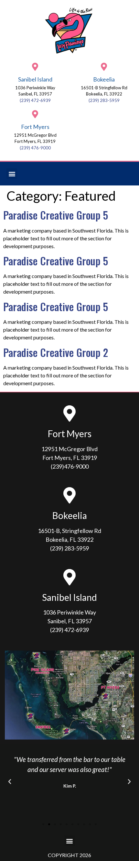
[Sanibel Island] (35, 67)
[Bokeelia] (104, 67)
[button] (11, 173)
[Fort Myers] (35, 114)
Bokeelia (104, 79)
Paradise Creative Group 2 (55, 352)
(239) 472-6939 (35, 100)
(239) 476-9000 (35, 147)
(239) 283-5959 (104, 100)
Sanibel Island (35, 79)
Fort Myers (35, 126)
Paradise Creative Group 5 (55, 214)
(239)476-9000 (70, 466)
